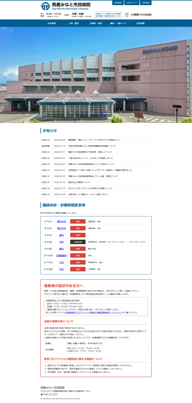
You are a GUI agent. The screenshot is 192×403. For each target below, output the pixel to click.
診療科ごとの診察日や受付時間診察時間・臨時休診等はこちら (108, 14)
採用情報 (145, 2)
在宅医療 (140, 23)
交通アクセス (132, 2)
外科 (61, 262)
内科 (61, 241)
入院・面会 (74, 23)
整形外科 (61, 221)
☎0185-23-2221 (49, 394)
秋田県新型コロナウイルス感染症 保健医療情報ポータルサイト (94, 312)
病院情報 (118, 2)
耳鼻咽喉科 (61, 255)
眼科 (61, 235)
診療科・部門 (96, 23)
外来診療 (52, 23)
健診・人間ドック (118, 23)
